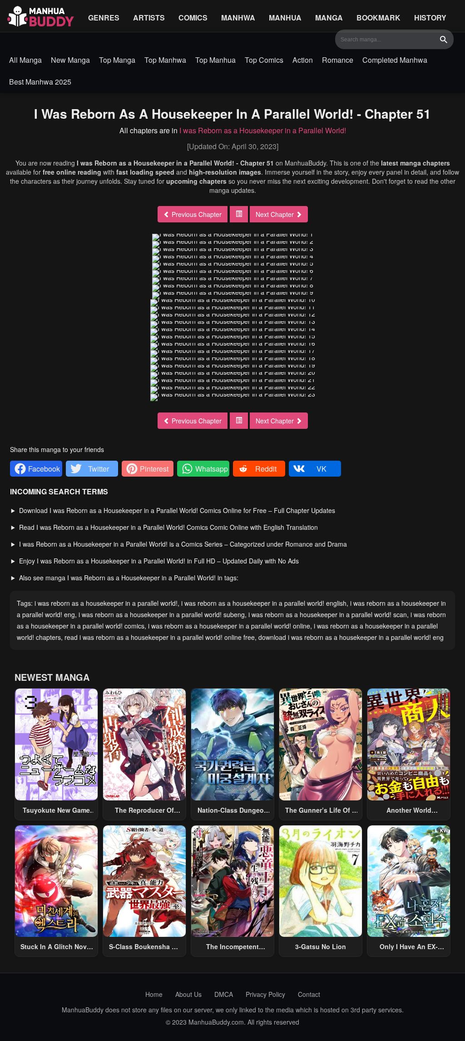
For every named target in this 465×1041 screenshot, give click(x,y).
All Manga (25, 60)
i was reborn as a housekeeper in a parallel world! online (229, 625)
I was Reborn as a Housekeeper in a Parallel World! (262, 130)
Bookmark (378, 17)
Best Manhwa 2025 (40, 81)
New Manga (70, 60)
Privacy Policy (265, 994)
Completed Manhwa (394, 60)
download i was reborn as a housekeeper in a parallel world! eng (351, 637)
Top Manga (117, 60)
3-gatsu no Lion (320, 946)
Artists (149, 17)
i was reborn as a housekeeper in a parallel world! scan (327, 614)
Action (302, 60)
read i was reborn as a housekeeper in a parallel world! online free (159, 637)
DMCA (223, 994)
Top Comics (264, 60)
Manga (329, 17)
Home (154, 994)
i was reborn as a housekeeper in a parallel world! (106, 603)
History (430, 17)
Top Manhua (215, 60)
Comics (193, 17)
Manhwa (238, 17)
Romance (337, 60)
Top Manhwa (165, 60)
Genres (103, 17)
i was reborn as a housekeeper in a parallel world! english (263, 603)
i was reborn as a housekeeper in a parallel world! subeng (162, 614)
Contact (309, 994)
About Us (188, 994)
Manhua (285, 17)
